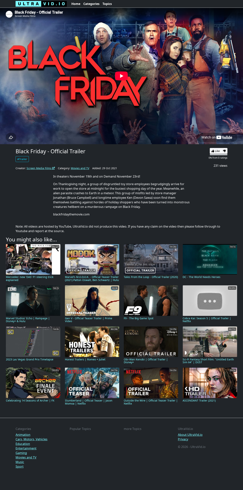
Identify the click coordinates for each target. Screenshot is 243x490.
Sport (20, 466)
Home (75, 4)
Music (20, 462)
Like (217, 151)
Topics (107, 4)
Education (23, 444)
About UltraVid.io (190, 435)
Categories (91, 4)
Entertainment (26, 448)
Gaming (21, 453)
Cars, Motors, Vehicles (31, 439)
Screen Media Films (39, 168)
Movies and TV (80, 168)
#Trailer (22, 159)
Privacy (183, 439)
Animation (23, 435)
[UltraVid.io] (41, 4)
